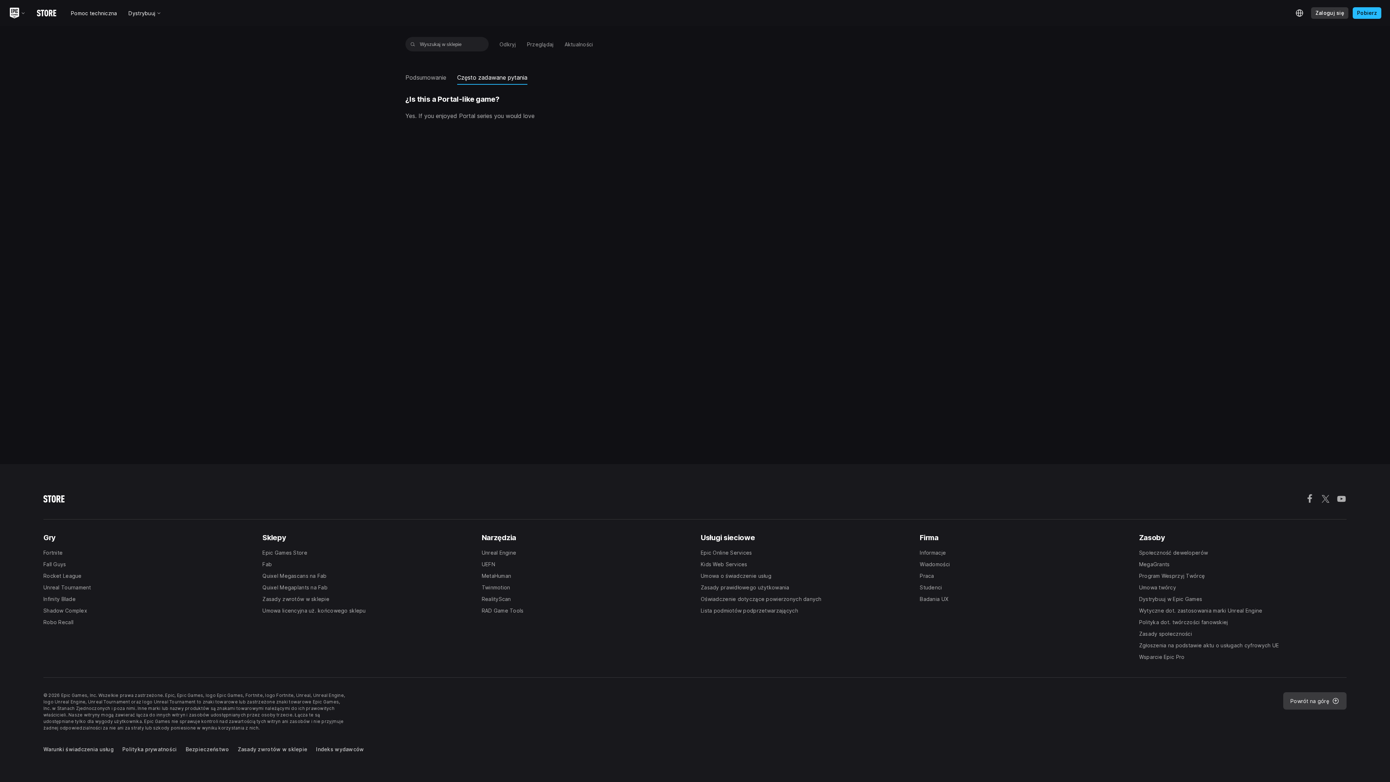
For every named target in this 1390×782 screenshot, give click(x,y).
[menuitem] (508, 44)
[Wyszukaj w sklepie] (412, 44)
